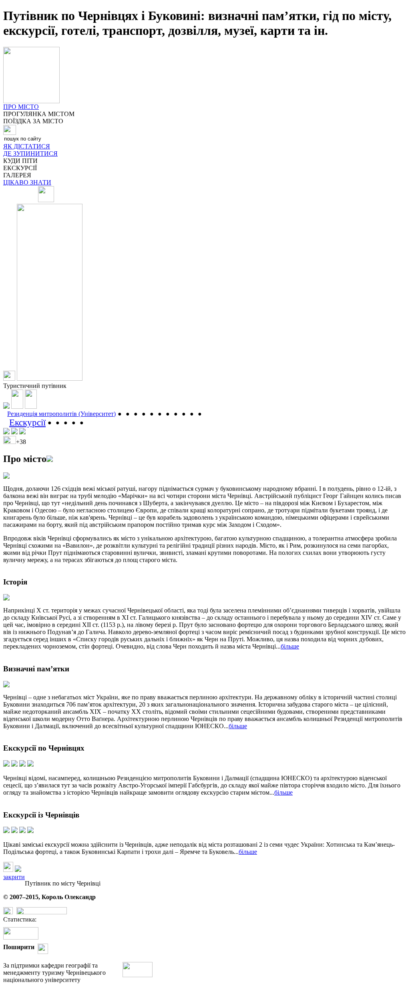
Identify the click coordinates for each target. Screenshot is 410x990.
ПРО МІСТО (21, 106)
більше (290, 646)
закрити (14, 877)
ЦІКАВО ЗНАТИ (27, 182)
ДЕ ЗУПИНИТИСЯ (30, 153)
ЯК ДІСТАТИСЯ (26, 146)
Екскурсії (27, 423)
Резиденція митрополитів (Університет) (61, 413)
